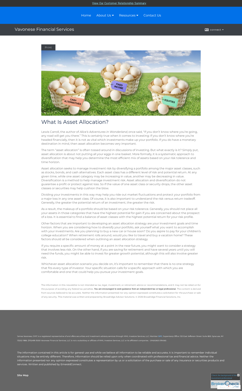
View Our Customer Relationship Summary (119, 3)
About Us (103, 15)
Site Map (23, 375)
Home (86, 15)
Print (48, 47)
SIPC (160, 336)
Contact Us (152, 15)
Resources (127, 15)
